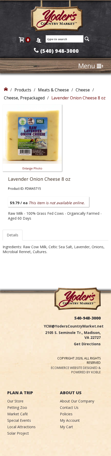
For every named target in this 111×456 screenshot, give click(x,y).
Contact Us (69, 407)
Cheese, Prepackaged (24, 98)
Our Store (15, 401)
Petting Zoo (17, 407)
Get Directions (87, 343)
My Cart (66, 426)
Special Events (19, 420)
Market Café (17, 413)
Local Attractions (21, 426)
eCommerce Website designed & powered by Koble (76, 370)
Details (12, 235)
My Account (70, 420)
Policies (66, 413)
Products (22, 90)
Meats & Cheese (53, 90)
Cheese (83, 90)
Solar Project (18, 433)
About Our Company (77, 401)
